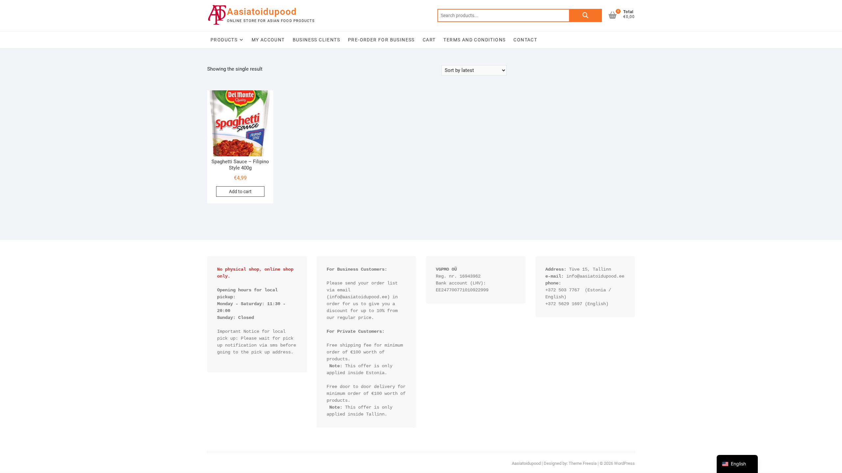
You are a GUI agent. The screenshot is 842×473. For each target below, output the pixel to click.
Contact (525, 39)
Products (223, 39)
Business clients (316, 39)
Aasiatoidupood (262, 11)
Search (585, 15)
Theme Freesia (583, 463)
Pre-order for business (381, 39)
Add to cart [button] (240, 191)
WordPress (624, 463)
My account (268, 39)
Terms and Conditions (474, 39)
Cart (429, 39)
